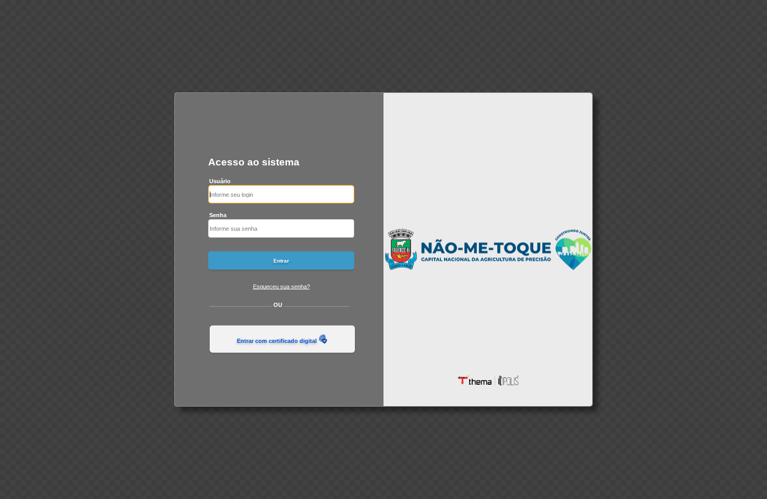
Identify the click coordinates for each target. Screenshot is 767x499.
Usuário (220, 180)
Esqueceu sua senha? (281, 286)
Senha (217, 215)
